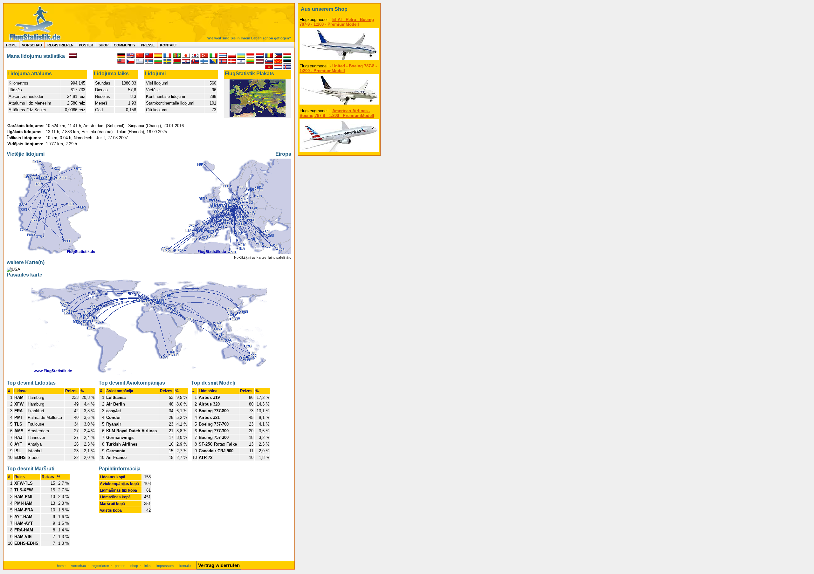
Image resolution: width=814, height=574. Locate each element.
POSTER (86, 45)
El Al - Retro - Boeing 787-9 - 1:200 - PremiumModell (337, 22)
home (61, 566)
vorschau (78, 566)
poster (120, 566)
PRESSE (148, 45)
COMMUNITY (124, 45)
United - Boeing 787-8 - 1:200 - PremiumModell (338, 68)
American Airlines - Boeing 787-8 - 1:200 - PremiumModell (337, 113)
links (147, 566)
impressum (165, 566)
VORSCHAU (32, 45)
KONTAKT (168, 45)
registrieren (100, 566)
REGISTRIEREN (60, 45)
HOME (11, 45)
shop (134, 566)
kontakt (185, 566)
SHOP (103, 45)
